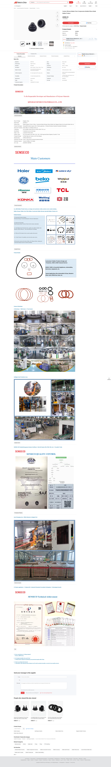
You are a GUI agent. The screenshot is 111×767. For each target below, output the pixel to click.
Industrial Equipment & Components (22, 8)
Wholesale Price (57, 758)
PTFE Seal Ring (47, 744)
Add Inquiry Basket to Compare (37, 48)
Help (76, 5)
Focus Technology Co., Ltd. (48, 762)
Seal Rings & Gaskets (38, 731)
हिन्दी (71, 759)
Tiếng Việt (82, 759)
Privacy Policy (72, 762)
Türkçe (78, 759)
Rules (96, 5)
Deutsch (53, 759)
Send (23, 692)
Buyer (71, 5)
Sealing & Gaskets (32, 8)
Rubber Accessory (56, 749)
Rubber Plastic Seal (75, 749)
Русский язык (45, 759)
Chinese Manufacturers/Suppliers (42, 758)
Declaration (67, 762)
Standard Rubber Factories (19, 749)
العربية (62, 759)
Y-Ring (41, 744)
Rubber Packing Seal (29, 752)
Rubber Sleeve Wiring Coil (18, 733)
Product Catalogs (30, 728)
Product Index (75, 758)
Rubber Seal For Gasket (19, 752)
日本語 (68, 759)
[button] (72, 56)
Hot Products (27, 758)
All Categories (17, 5)
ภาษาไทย (74, 759)
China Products (32, 758)
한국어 (65, 759)
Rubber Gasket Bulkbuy (39, 752)
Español (32, 759)
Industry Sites (63, 758)
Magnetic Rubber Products (81, 731)
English (28, 759)
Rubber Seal (30, 744)
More (15, 754)
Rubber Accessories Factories (45, 749)
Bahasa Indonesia (87, 759)
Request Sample (83, 25)
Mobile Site (80, 758)
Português (36, 759)
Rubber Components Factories (32, 749)
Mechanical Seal (18, 744)
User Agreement (61, 762)
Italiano (50, 759)
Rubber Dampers (17, 731)
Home (15, 8)
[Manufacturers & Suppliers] (20, 2)
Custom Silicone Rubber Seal (86, 749)
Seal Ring (37, 8)
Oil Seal (24, 744)
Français (40, 759)
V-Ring (36, 744)
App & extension (83, 5)
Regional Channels (69, 758)
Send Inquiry (70, 22)
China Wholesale (50, 758)
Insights (84, 758)
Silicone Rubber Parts (59, 731)
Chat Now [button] (89, 22)
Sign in (96, 3)
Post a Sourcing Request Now (46, 692)
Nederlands (57, 759)
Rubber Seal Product (65, 749)
